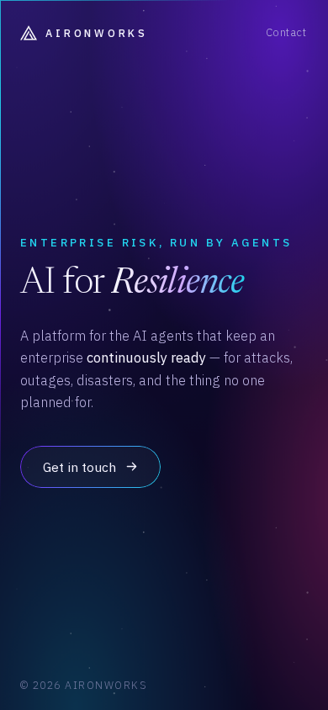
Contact (286, 32)
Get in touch (79, 466)
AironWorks (96, 33)
